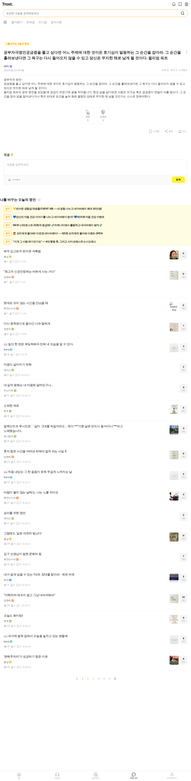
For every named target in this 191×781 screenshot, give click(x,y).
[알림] (174, 4)
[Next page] (115, 678)
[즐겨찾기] (39, 199)
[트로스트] (7, 4)
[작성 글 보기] (186, 4)
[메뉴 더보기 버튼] (5, 22)
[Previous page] (77, 678)
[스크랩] (180, 4)
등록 (178, 179)
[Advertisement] (95, 33)
